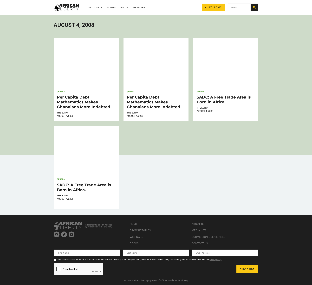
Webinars (139, 7)
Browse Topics (140, 230)
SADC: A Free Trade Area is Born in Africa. (224, 99)
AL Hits (111, 7)
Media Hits (199, 230)
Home (133, 223)
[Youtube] (71, 234)
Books (124, 7)
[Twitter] (64, 234)
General (61, 91)
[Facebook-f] (56, 234)
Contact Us (200, 243)
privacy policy (215, 259)
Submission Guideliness (208, 237)
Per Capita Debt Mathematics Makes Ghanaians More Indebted (83, 102)
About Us (198, 223)
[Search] (254, 7)
